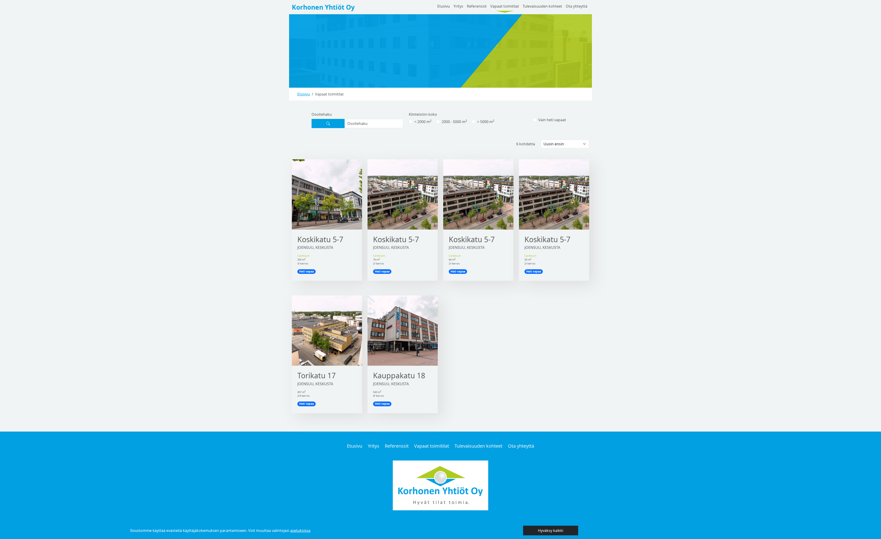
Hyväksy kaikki (550, 530)
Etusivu (443, 6)
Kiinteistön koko (423, 114)
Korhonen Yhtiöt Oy (323, 7)
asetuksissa (300, 530)
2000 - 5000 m (454, 121)
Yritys (458, 6)
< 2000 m (423, 121)
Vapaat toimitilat (504, 6)
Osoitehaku (322, 114)
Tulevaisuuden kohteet (542, 6)
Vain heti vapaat (552, 119)
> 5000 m (485, 121)
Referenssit (477, 6)
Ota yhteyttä (576, 6)
